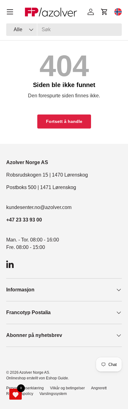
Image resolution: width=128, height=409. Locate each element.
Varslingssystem (53, 394)
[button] (104, 12)
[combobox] (64, 29)
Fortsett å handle (64, 121)
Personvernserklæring (25, 388)
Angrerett (99, 388)
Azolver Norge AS (34, 372)
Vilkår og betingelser (67, 388)
